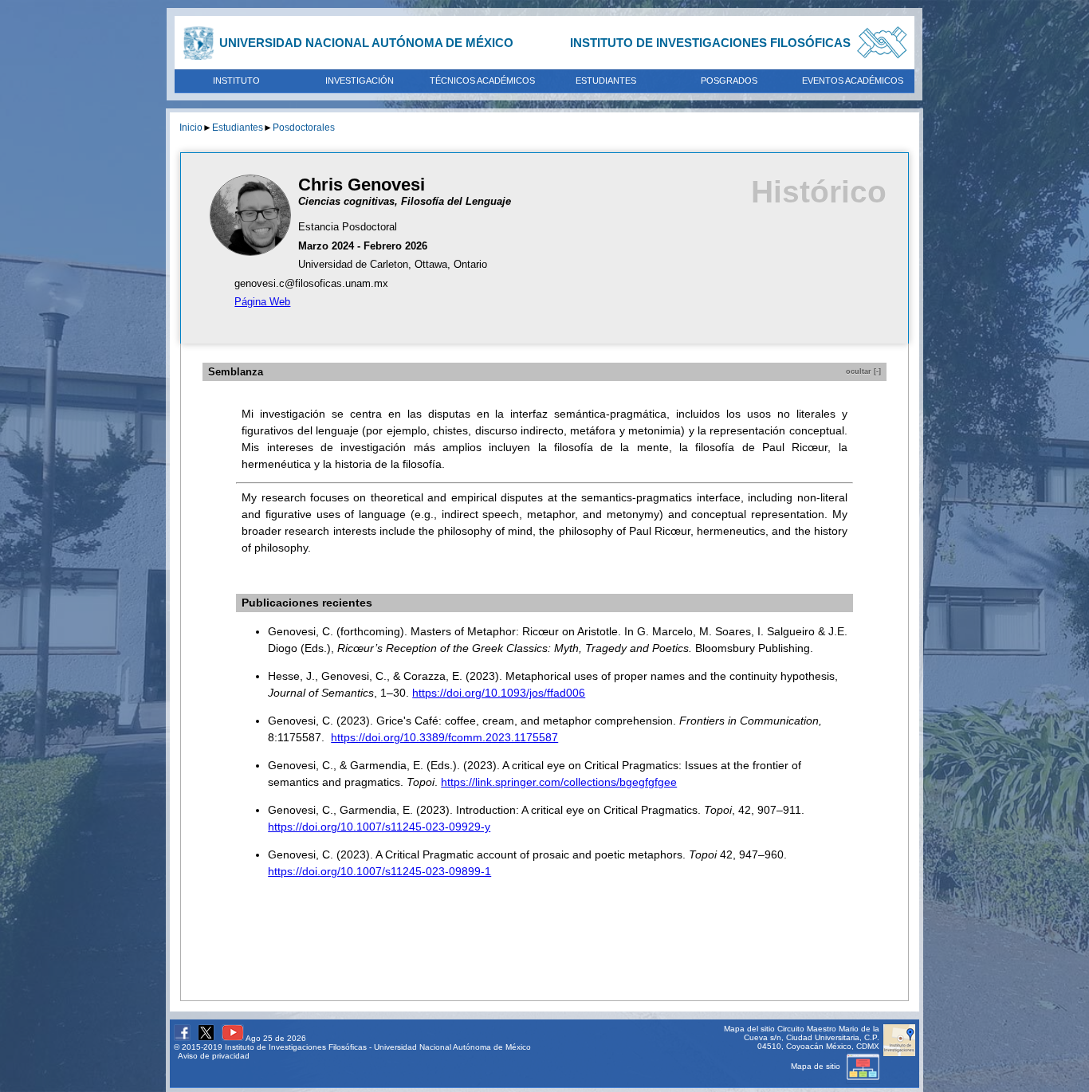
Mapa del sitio (749, 1028)
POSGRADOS (729, 80)
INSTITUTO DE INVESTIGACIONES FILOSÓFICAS (710, 42)
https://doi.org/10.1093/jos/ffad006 (498, 692)
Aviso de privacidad (214, 1055)
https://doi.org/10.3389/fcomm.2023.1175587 (444, 737)
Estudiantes (237, 127)
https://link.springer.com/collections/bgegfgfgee (559, 782)
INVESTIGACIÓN (359, 80)
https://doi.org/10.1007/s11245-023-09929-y (379, 826)
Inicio (190, 127)
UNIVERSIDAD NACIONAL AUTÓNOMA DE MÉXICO (366, 42)
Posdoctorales (304, 127)
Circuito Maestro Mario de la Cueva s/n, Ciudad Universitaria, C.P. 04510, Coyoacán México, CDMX (811, 1037)
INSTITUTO (236, 80)
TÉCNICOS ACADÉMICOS (482, 80)
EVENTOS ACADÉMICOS (852, 80)
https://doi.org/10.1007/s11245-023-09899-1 (379, 871)
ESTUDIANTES (606, 80)
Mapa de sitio (817, 1066)
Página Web (262, 302)
